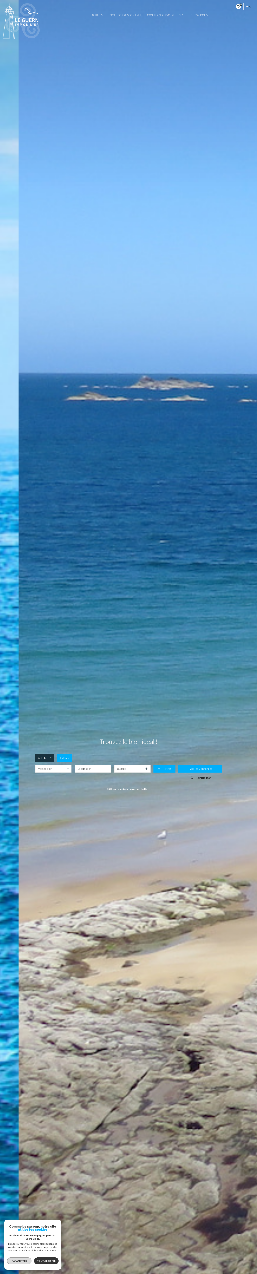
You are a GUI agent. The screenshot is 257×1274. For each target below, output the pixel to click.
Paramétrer (19, 1260)
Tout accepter (46, 1260)
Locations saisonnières (125, 15)
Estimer (64, 758)
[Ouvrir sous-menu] (102, 15)
